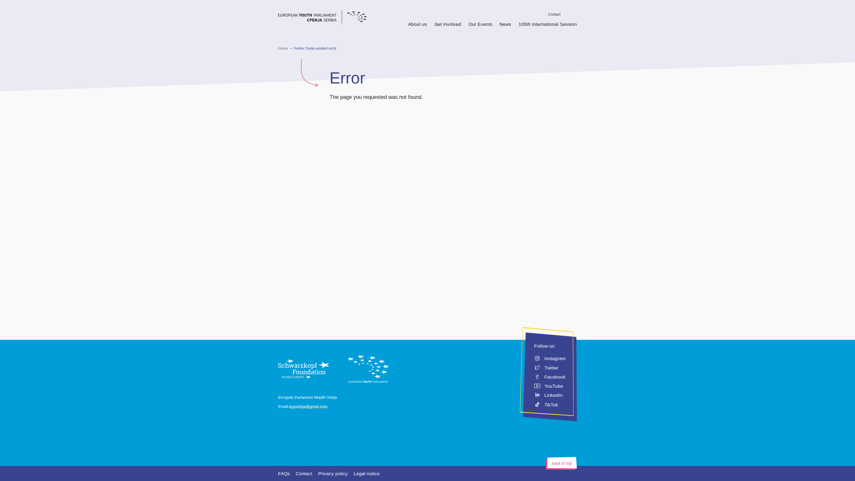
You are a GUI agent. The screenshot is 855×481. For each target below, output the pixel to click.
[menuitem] (541, 14)
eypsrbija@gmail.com (308, 406)
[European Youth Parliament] (331, 18)
